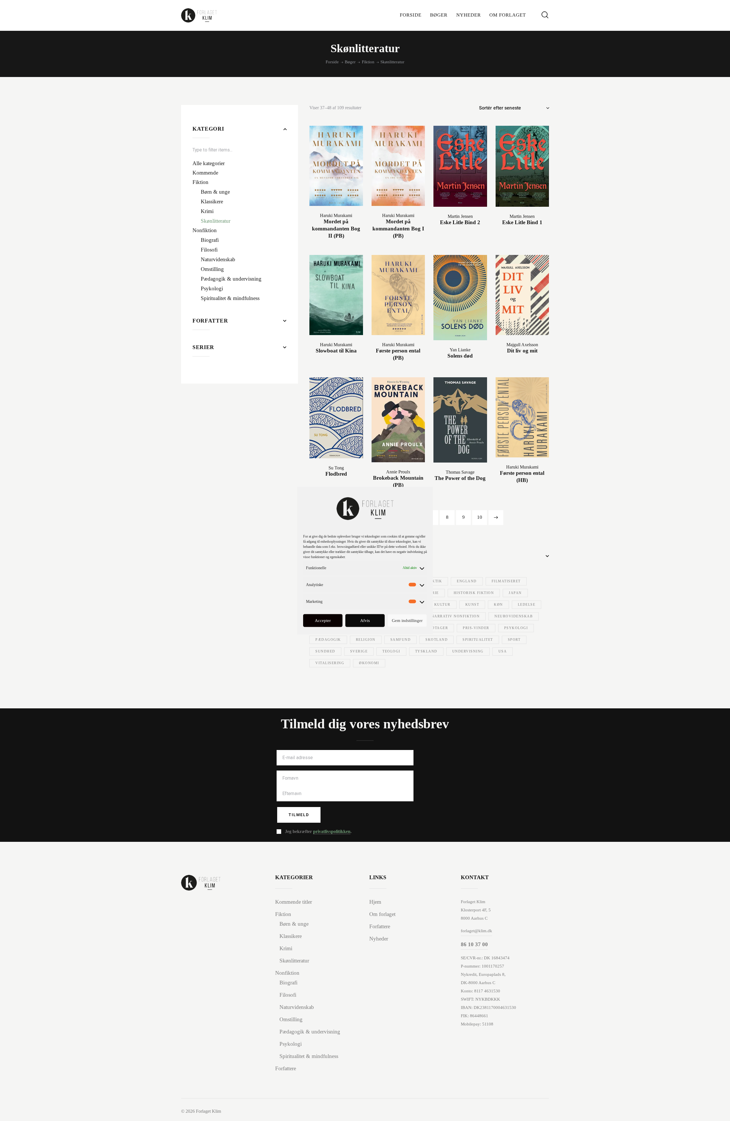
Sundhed (325, 651)
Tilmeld (299, 814)
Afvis (365, 620)
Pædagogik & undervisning (309, 1032)
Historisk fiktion (474, 593)
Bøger (350, 62)
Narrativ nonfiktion (455, 616)
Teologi (391, 651)
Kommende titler (293, 902)
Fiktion (368, 62)
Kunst (472, 605)
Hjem (375, 902)
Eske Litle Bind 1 (522, 222)
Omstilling (291, 1019)
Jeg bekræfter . (318, 831)
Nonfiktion (287, 973)
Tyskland (426, 651)
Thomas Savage (460, 472)
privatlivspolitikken (331, 831)
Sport (514, 640)
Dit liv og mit (522, 351)
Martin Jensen (460, 216)
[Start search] (545, 15)
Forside (332, 62)
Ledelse (527, 605)
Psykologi (516, 628)
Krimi (285, 948)
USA (502, 651)
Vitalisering (329, 663)
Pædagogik (328, 640)
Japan (515, 593)
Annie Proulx (398, 471)
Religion (366, 640)
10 (479, 517)
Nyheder (378, 939)
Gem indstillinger (407, 620)
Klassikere (290, 936)
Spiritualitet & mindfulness (308, 1056)
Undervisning (468, 651)
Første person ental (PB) (398, 354)
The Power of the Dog (460, 478)
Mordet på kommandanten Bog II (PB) (336, 228)
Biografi (288, 983)
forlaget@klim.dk (476, 931)
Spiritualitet (478, 640)
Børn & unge (294, 924)
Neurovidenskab (513, 616)
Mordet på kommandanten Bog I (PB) (398, 228)
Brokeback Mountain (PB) (398, 481)
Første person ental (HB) (522, 476)
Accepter (323, 620)
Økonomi (369, 663)
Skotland (436, 640)
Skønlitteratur (294, 961)
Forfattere (285, 1068)
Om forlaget (382, 914)
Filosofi (287, 995)
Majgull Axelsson (522, 344)
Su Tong (336, 467)
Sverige (359, 651)
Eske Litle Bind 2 (460, 222)
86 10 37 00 (474, 944)
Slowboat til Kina (336, 351)
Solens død (460, 356)
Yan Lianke (460, 349)
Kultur (442, 605)
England (467, 581)
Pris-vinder (476, 628)
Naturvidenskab (296, 1007)
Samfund (400, 640)
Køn (498, 605)
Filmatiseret (506, 581)
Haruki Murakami (336, 215)
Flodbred (336, 474)
